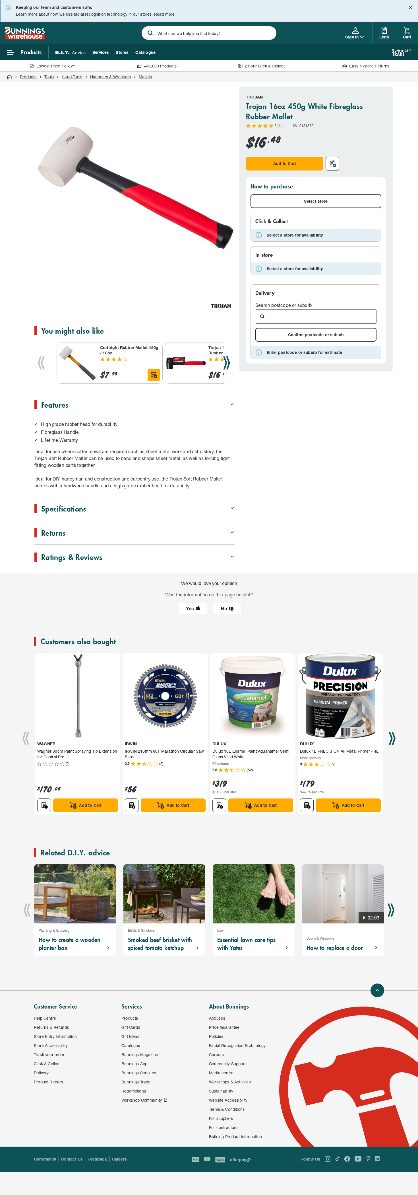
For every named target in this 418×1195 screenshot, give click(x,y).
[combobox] (209, 33)
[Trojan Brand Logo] (221, 305)
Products (28, 76)
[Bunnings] (25, 37)
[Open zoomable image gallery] (228, 282)
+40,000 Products (160, 65)
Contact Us (72, 1159)
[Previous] (41, 362)
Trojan (254, 97)
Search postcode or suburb (283, 305)
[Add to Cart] (154, 375)
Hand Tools (72, 76)
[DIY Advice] (70, 52)
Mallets (145, 76)
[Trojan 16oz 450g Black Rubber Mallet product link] (185, 362)
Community (45, 1159)
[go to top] (377, 990)
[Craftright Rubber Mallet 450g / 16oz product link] (77, 362)
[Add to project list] (332, 164)
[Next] (226, 362)
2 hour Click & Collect (265, 65)
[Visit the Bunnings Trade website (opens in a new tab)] (401, 52)
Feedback (97, 1159)
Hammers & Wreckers (110, 76)
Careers (119, 1159)
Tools (49, 76)
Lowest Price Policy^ (55, 65)
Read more (164, 14)
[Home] (9, 77)
